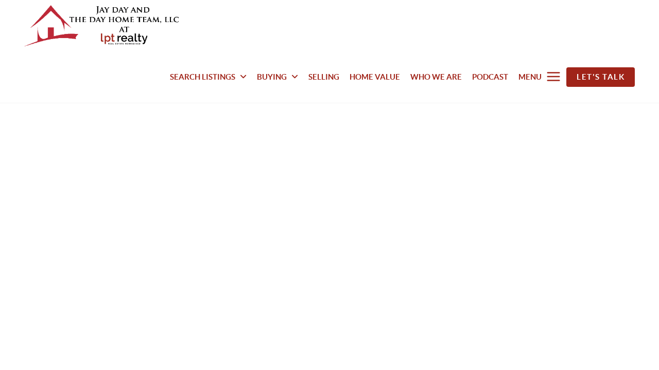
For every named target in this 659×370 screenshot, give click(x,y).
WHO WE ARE (436, 76)
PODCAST (490, 76)
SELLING (323, 76)
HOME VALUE (375, 76)
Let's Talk (601, 76)
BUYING (272, 76)
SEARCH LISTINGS (203, 76)
